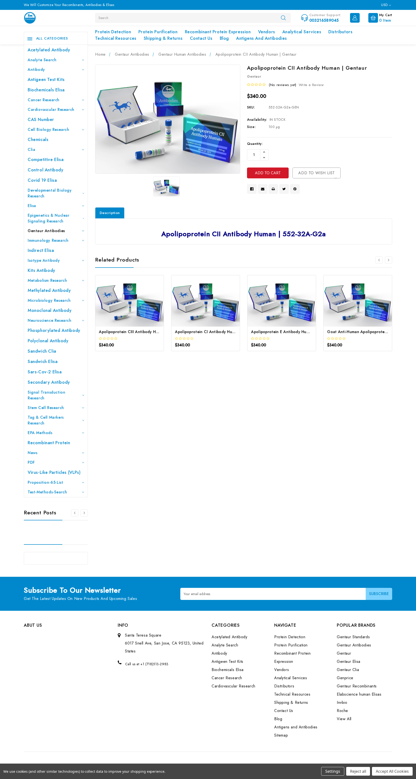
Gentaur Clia (348, 669)
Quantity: (255, 143)
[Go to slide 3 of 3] (74, 513)
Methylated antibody (49, 290)
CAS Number (41, 119)
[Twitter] (284, 189)
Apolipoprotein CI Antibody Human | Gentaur (217, 332)
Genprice (345, 678)
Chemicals (38, 139)
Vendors (266, 32)
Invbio (342, 702)
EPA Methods (40, 433)
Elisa (32, 205)
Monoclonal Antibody (50, 310)
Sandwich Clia (42, 351)
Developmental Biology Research (50, 193)
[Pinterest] (295, 189)
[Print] (273, 189)
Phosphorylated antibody (54, 330)
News (32, 453)
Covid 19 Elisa (42, 180)
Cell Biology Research (48, 129)
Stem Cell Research (46, 407)
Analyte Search (42, 60)
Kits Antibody (41, 270)
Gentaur (344, 653)
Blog (224, 38)
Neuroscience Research (50, 320)
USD (385, 4)
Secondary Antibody (49, 382)
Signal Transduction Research (46, 395)
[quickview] (136, 305)
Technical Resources (115, 38)
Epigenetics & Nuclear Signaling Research (49, 218)
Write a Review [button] (311, 84)
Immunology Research (48, 240)
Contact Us (201, 38)
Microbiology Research (49, 300)
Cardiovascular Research (51, 109)
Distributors (340, 32)
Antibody (36, 69)
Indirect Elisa (41, 250)
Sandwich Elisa (43, 361)
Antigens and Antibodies (261, 38)
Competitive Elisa (46, 159)
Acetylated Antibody (49, 50)
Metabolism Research (47, 280)
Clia (31, 149)
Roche (342, 710)
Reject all (358, 771)
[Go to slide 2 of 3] (84, 513)
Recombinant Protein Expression (218, 32)
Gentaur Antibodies (46, 231)
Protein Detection (113, 32)
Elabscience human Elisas (359, 694)
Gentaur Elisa (348, 661)
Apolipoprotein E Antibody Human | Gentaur (292, 332)
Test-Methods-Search (47, 492)
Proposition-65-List (45, 482)
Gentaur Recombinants (357, 686)
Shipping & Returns (163, 38)
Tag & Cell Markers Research (46, 420)
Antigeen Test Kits (46, 79)
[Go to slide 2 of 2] (379, 260)
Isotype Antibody (44, 260)
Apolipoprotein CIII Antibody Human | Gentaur (141, 332)
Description (110, 212)
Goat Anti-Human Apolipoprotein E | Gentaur (368, 332)
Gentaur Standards (353, 637)
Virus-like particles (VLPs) (54, 472)
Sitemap (281, 735)
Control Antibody (46, 170)
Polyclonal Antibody (48, 341)
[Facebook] (252, 189)
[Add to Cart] (123, 305)
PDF (31, 462)
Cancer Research (43, 100)
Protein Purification (158, 32)
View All (344, 719)
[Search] (283, 17)
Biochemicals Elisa (46, 90)
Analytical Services (301, 32)
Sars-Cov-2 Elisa (45, 372)
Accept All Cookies (392, 771)
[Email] (262, 189)
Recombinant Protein (49, 443)
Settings (332, 771)
